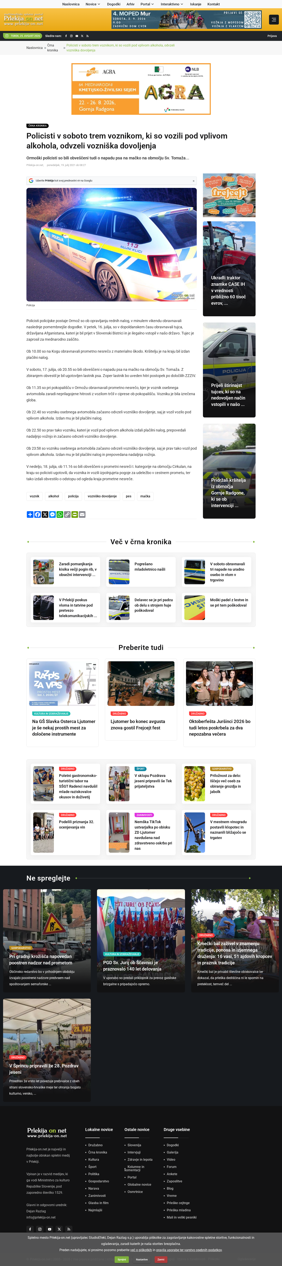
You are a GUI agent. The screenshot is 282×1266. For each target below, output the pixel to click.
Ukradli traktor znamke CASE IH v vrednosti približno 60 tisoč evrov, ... (228, 290)
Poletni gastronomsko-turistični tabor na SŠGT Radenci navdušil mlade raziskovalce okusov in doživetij (78, 786)
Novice (91, 4)
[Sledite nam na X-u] (82, 36)
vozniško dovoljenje (102, 496)
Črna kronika (52, 47)
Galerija (172, 1152)
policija (73, 496)
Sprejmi (122, 1259)
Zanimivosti (97, 1196)
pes (128, 496)
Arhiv (130, 4)
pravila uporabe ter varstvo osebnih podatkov (189, 1250)
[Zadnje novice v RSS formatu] (87, 36)
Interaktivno (170, 4)
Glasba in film (98, 1203)
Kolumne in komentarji (134, 1168)
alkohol (53, 496)
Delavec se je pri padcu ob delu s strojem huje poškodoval (154, 605)
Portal (145, 4)
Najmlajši (95, 1210)
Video (171, 1160)
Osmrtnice (135, 1192)
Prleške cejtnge (178, 1203)
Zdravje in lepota (140, 1160)
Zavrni (161, 1259)
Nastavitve (142, 1259)
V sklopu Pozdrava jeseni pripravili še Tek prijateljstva (153, 780)
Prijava (272, 36)
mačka (145, 496)
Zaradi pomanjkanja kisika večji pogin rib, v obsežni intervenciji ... (78, 569)
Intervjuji (134, 1152)
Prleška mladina (179, 1210)
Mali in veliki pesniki (182, 1217)
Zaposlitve (174, 1181)
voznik (34, 496)
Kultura (93, 1160)
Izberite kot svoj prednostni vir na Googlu (64, 180)
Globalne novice (139, 1185)
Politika (93, 1174)
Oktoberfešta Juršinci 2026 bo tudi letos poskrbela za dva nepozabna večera (219, 728)
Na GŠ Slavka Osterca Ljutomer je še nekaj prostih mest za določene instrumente (63, 728)
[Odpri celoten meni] (274, 19)
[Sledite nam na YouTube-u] (76, 36)
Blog (170, 1188)
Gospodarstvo (98, 1181)
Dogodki (113, 4)
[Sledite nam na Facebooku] (66, 36)
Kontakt (213, 4)
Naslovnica (70, 4)
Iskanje (195, 4)
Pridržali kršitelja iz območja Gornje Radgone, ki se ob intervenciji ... (228, 493)
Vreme (172, 1196)
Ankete (172, 1174)
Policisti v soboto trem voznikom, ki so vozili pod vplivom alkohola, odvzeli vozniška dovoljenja (120, 47)
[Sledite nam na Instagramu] (71, 36)
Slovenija (134, 1145)
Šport (92, 1167)
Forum (172, 1167)
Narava (93, 1188)
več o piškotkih (141, 1250)
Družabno (95, 1145)
